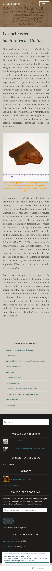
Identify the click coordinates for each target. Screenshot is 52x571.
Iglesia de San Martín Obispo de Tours (30, 448)
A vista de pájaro (11, 485)
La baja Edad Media (13, 367)
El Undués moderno (13, 378)
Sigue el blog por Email (26, 492)
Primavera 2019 (12, 400)
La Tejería (19, 440)
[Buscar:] (26, 422)
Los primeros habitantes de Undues (20, 350)
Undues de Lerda (11, 4)
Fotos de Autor (8, 547)
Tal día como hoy (12, 383)
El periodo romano (13, 355)
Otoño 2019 (10, 405)
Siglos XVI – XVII (12, 372)
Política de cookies (27, 561)
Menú (44, 4)
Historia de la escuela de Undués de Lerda (22, 394)
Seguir (8, 521)
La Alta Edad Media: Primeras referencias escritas (25, 361)
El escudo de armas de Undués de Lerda (21, 389)
